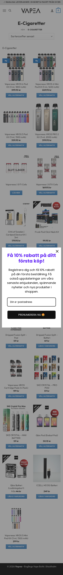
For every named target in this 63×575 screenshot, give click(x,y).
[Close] (57, 251)
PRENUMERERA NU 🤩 (31, 315)
